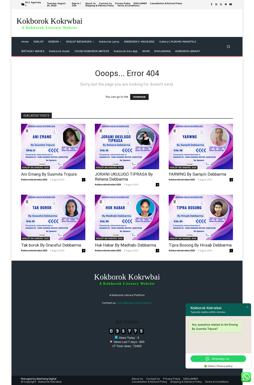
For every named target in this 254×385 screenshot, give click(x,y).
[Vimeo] (225, 4)
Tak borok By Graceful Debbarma (51, 245)
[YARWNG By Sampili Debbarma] (201, 146)
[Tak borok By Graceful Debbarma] (53, 217)
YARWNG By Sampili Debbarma (197, 174)
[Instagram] (216, 4)
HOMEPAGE (139, 97)
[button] (228, 46)
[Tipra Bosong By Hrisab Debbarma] (201, 217)
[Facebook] (211, 4)
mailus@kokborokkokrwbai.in (134, 302)
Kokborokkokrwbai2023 (34, 179)
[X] (221, 4)
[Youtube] (230, 4)
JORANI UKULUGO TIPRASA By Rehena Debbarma (124, 177)
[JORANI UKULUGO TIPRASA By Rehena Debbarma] (127, 146)
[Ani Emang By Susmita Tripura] (53, 146)
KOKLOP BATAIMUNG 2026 (35, 167)
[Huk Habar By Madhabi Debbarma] (127, 217)
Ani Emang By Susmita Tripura (49, 174)
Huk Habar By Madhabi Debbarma (125, 245)
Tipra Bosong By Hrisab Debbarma (200, 245)
